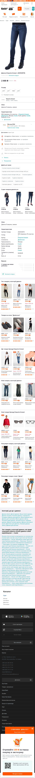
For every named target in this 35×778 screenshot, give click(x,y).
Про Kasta (4, 683)
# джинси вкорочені (17, 177)
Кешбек (4, 693)
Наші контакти (5, 646)
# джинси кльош (19, 181)
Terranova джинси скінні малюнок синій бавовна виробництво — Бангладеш (17, 542)
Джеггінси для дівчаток (12, 523)
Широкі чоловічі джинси (14, 522)
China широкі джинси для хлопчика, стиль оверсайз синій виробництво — (16, 581)
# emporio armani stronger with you (11, 174)
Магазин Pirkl (11, 124)
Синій (28, 115)
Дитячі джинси (15, 514)
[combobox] (27, 9)
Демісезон (4, 115)
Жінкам (5, 598)
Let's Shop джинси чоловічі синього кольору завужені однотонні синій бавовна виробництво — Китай (17, 559)
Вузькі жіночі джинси (26, 514)
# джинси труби (6, 177)
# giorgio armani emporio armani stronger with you (15, 171)
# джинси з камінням (7, 181)
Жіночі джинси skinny (22, 519)
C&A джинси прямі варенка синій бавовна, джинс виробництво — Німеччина (17, 570)
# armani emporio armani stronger (11, 168)
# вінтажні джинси (6, 184)
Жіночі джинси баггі (26, 517)
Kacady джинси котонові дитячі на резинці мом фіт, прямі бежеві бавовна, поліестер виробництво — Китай (17, 552)
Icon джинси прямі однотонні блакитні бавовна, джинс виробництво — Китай (16, 575)
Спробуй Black (17, 629)
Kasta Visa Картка (6, 697)
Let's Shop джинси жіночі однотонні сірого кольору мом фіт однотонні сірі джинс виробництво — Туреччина (16, 578)
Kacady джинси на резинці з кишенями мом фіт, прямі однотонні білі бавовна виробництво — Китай (16, 555)
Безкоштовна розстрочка (8, 700)
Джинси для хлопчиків (8, 519)
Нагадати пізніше (17, 773)
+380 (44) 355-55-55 (7, 662)
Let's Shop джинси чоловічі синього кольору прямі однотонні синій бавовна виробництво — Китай (17, 547)
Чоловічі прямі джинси (8, 520)
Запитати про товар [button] (13, 127)
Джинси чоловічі (7, 515)
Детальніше (7, 119)
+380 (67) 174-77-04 (7, 665)
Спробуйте (11, 7)
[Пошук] (33, 9)
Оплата (4, 710)
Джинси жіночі (6, 514)
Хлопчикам (6, 604)
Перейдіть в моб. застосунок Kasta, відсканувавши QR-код (21, 764)
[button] (8, 274)
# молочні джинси (27, 174)
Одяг (5, 595)
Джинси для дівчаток (14, 517)
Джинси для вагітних (12, 525)
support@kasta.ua (7, 672)
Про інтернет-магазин (8, 649)
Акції (3, 707)
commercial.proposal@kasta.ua (10, 674)
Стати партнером (4, 3)
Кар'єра (4, 652)
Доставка (4, 713)
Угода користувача (7, 723)
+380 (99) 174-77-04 (7, 669)
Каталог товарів (17, 634)
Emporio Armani (24, 114)
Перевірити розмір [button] (9, 94)
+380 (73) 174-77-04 (7, 667)
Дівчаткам (6, 602)
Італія (15, 115)
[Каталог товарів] (20, 9)
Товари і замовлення (7, 687)
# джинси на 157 (18, 184)
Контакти (4, 720)
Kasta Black (5, 690)
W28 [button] (13, 90)
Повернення (5, 717)
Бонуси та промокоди (7, 703)
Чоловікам (6, 600)
